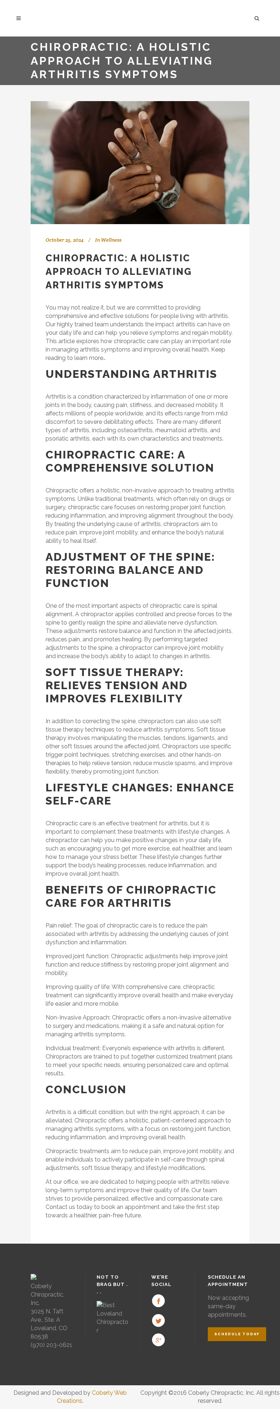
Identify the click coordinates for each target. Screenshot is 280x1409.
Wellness (111, 240)
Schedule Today (237, 1334)
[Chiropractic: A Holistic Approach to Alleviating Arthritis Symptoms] (140, 162)
